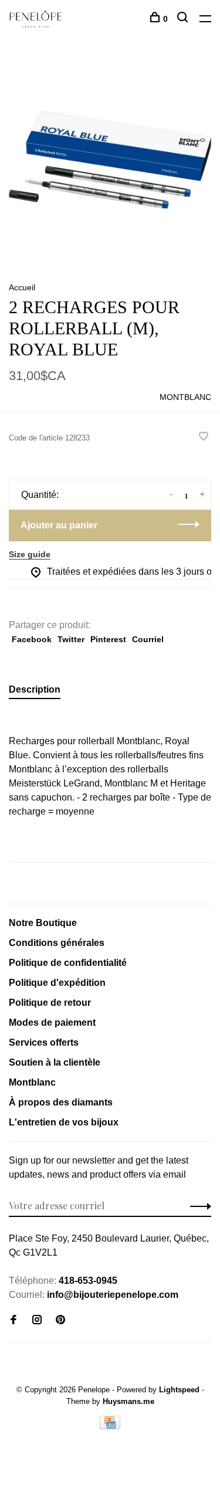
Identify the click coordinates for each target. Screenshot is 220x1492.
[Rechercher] (184, 18)
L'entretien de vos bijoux (64, 1122)
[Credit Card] (110, 1426)
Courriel (148, 639)
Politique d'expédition (57, 983)
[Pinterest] (60, 1320)
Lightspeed (179, 1389)
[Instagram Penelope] (37, 1320)
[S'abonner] (197, 1206)
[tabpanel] (110, 160)
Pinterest (108, 639)
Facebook (32, 639)
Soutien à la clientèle (54, 1062)
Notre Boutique (43, 923)
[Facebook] (13, 1320)
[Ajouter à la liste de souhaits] (203, 437)
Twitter (70, 639)
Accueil (22, 287)
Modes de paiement (52, 1023)
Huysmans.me (128, 1401)
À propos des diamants (61, 1102)
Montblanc (32, 1082)
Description (34, 689)
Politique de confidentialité (68, 963)
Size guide (29, 554)
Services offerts (44, 1042)
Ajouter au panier (59, 525)
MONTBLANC (185, 397)
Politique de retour (50, 1003)
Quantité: (40, 495)
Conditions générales (56, 943)
